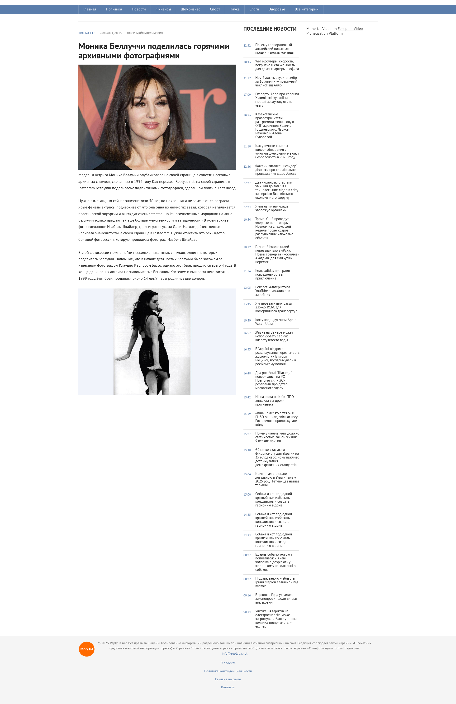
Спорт (215, 9)
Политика (114, 9)
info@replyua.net (234, 654)
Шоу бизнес (190, 9)
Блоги (254, 9)
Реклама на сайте (228, 679)
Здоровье (277, 9)
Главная (89, 9)
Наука (235, 9)
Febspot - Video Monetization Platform (334, 31)
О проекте (228, 663)
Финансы (163, 9)
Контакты (228, 687)
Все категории (306, 9)
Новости (139, 9)
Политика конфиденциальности (228, 671)
